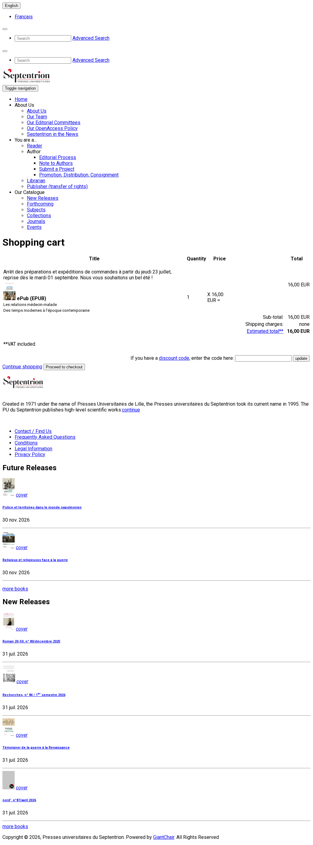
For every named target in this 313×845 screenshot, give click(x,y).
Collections (39, 215)
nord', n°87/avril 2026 (19, 800)
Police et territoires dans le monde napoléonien (42, 507)
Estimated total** (265, 331)
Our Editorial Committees (53, 122)
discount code (174, 358)
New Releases (42, 198)
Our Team (37, 117)
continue (131, 410)
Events (34, 227)
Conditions (26, 443)
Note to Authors (56, 163)
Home (21, 99)
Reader (34, 146)
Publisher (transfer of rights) (57, 186)
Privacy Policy (30, 454)
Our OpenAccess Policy (52, 128)
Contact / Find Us (33, 431)
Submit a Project (56, 169)
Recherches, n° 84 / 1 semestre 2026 (33, 695)
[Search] (4, 29)
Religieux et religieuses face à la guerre (35, 560)
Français (24, 17)
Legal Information (33, 449)
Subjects (36, 210)
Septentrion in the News (52, 134)
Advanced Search (90, 38)
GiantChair (163, 837)
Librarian (36, 181)
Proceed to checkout (64, 367)
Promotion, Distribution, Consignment (79, 175)
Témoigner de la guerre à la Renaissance (36, 748)
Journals (36, 221)
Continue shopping (22, 367)
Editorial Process (57, 157)
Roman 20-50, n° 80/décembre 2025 (31, 641)
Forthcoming (40, 204)
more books (15, 589)
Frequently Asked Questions (45, 437)
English (11, 5)
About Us (36, 111)
